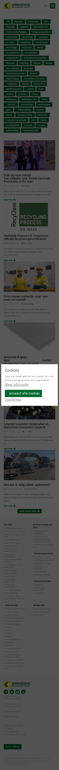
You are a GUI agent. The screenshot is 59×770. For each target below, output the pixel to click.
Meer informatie (16, 384)
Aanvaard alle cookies (23, 393)
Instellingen (13, 399)
